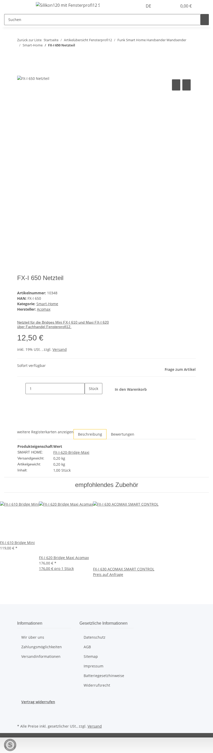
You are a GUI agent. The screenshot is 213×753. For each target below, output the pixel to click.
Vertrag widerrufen (38, 701)
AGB (87, 646)
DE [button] (149, 6)
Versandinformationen (41, 656)
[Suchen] (205, 19)
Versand (59, 349)
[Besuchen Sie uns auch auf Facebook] (21, 710)
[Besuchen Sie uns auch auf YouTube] (21, 716)
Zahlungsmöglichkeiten (41, 646)
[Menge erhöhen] (89, 399)
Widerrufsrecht (97, 685)
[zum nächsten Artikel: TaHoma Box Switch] (30, 55)
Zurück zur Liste (29, 40)
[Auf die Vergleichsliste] (176, 84)
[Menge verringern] (21, 388)
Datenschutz (94, 637)
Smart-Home (47, 303)
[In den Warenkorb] (21, 72)
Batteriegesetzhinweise (104, 675)
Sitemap (91, 656)
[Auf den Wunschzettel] (186, 84)
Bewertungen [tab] (122, 434)
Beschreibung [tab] (90, 434)
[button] (162, 6)
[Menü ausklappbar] (23, 6)
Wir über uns (32, 637)
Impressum (93, 666)
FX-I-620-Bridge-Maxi (71, 452)
